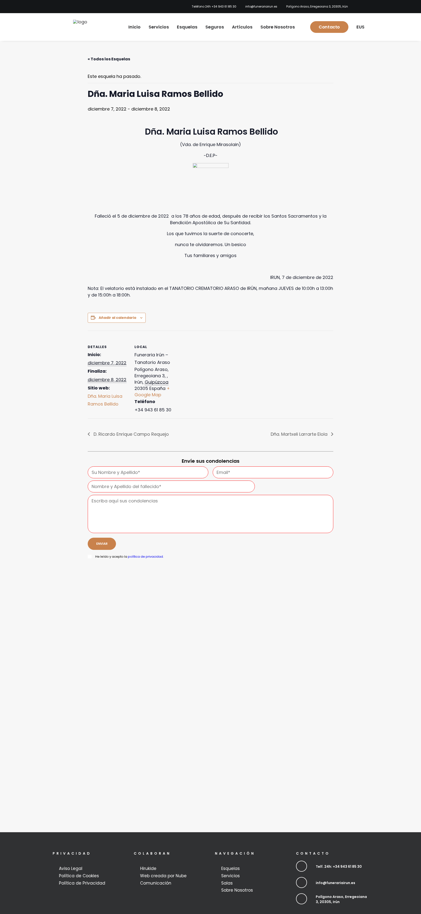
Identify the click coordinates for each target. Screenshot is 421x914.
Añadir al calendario (117, 317)
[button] (301, 866)
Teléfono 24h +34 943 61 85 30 (214, 6)
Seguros (214, 27)
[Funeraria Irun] (80, 27)
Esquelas (187, 27)
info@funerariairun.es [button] (335, 882)
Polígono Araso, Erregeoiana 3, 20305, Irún (317, 6)
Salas (227, 883)
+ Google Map (152, 391)
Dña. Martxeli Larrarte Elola (300, 434)
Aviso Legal (70, 868)
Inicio (134, 27)
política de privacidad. (146, 556)
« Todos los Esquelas (109, 59)
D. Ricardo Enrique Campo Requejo (130, 434)
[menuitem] (212, 6)
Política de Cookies (79, 876)
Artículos (242, 27)
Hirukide (148, 868)
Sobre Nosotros (277, 27)
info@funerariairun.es (261, 6)
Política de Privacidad (82, 883)
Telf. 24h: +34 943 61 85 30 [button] (339, 866)
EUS (360, 27)
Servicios (159, 27)
